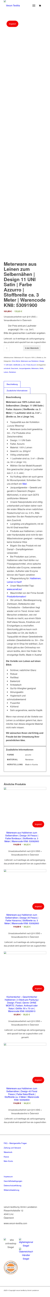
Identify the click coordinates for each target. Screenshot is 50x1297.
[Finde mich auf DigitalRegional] (26, 1243)
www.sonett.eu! (14, 589)
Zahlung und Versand (12, 1147)
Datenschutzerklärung (12, 1185)
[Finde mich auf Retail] (26, 1254)
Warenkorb (8, 1152)
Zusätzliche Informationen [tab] (17, 390)
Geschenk (14, 368)
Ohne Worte (16, 361)
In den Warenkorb (32, 348)
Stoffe (41, 368)
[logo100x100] (21, 5)
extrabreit (7, 368)
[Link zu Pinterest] (36, 1293)
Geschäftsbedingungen (13, 1181)
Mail (24, 483)
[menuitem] (34, 5)
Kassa (6, 1156)
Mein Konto (8, 1161)
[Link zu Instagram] (32, 1293)
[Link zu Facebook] (27, 1293)
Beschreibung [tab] (12, 384)
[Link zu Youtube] (44, 1293)
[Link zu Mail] (40, 1293)
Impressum (8, 1176)
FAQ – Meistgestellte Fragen (15, 1143)
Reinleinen (12, 372)
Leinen (6, 372)
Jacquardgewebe (25, 368)
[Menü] (33, 5)
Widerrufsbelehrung (11, 1190)
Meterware (35, 368)
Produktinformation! (16, 596)
